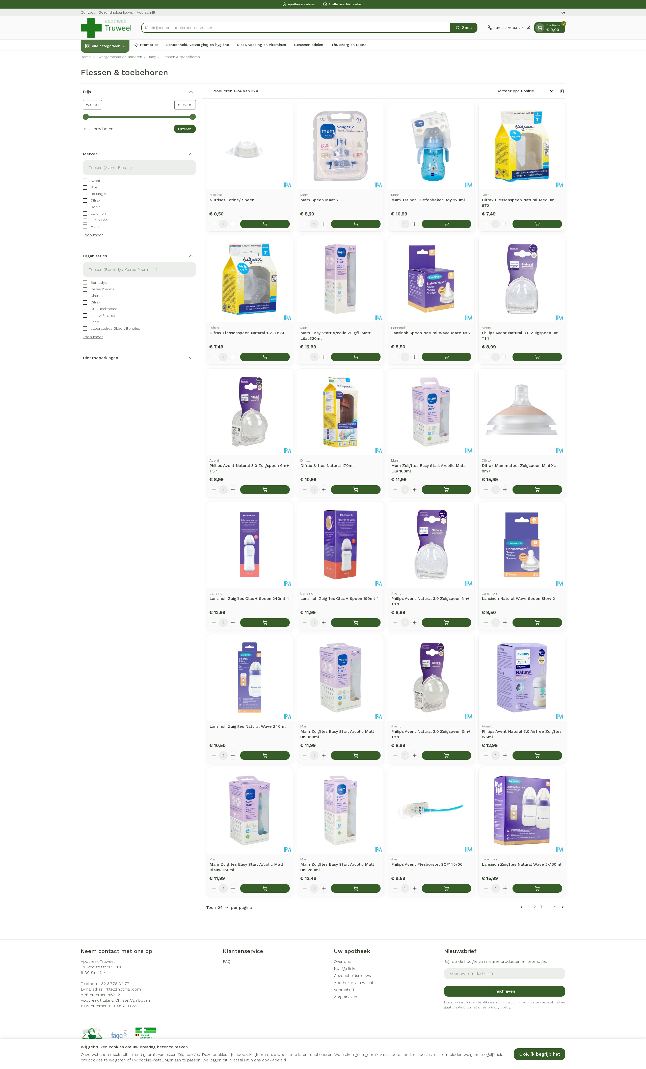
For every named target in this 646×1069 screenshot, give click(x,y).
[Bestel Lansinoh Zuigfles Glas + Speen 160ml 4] (356, 622)
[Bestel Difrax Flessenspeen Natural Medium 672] (537, 224)
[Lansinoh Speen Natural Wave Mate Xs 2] (431, 279)
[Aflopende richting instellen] (562, 91)
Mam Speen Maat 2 (319, 200)
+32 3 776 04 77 (114, 983)
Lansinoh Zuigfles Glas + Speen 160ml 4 (339, 598)
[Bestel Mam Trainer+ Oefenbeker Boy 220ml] (446, 224)
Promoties (149, 45)
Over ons (342, 961)
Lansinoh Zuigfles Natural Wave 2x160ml (521, 864)
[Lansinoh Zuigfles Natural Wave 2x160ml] (522, 810)
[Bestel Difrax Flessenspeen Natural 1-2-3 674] (265, 357)
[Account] (528, 27)
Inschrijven (504, 991)
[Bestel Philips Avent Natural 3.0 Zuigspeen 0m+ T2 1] (446, 755)
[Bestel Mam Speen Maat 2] (356, 224)
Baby (152, 57)
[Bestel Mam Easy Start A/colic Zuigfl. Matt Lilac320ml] (356, 357)
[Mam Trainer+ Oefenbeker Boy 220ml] (431, 146)
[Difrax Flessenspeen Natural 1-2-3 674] (249, 279)
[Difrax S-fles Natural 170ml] (340, 412)
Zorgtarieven (345, 996)
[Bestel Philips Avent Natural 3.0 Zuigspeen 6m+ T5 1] (265, 489)
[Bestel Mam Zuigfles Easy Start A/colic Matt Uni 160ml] (356, 755)
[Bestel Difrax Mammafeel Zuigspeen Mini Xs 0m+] (537, 489)
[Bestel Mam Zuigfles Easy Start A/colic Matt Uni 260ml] (356, 888)
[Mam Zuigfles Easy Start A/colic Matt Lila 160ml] (431, 412)
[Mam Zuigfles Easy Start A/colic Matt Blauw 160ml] (249, 810)
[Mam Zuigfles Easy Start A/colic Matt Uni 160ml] (340, 677)
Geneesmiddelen (308, 45)
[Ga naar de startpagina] (106, 27)
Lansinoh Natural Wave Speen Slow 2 (518, 598)
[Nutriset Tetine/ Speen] (249, 146)
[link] (522, 906)
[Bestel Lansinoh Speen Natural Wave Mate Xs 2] (446, 357)
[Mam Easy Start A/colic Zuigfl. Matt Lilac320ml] (340, 279)
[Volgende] (561, 906)
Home (86, 57)
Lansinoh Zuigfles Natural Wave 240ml (247, 726)
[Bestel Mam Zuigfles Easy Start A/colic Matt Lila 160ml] (446, 489)
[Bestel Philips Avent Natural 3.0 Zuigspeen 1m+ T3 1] (446, 622)
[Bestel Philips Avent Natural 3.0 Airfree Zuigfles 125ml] (537, 755)
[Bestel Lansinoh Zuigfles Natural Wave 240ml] (265, 755)
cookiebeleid (274, 1060)
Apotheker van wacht (353, 982)
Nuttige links (345, 968)
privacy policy (499, 1007)
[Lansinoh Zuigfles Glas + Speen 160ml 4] (340, 544)
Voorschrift (146, 12)
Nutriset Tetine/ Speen (231, 200)
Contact (88, 12)
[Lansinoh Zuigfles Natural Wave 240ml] (249, 677)
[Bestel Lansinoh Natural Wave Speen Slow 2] (537, 622)
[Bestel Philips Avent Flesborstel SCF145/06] (446, 888)
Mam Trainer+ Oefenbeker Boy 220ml (428, 200)
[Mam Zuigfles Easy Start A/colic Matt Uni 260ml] (340, 810)
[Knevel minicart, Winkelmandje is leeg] (539, 27)
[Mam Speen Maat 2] (340, 146)
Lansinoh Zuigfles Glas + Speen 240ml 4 (249, 598)
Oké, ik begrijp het (539, 1054)
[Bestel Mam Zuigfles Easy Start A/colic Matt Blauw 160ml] (265, 888)
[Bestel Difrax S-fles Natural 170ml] (356, 489)
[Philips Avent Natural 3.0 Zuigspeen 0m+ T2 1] (431, 677)
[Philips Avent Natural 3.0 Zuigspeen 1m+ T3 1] (431, 544)
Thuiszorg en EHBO (348, 45)
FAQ (227, 961)
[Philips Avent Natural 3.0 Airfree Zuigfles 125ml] (522, 677)
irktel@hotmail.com (123, 989)
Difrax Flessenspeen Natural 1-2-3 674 (247, 332)
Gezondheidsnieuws (116, 12)
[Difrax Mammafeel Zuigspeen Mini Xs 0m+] (522, 412)
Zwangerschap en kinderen (119, 57)
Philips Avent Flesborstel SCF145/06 (427, 864)
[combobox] (296, 28)
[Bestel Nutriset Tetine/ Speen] (265, 224)
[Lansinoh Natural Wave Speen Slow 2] (522, 544)
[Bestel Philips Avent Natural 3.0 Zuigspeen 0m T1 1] (537, 357)
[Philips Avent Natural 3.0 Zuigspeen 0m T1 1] (522, 279)
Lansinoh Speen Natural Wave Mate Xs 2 (431, 332)
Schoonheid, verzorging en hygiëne (197, 45)
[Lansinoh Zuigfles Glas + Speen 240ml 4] (249, 544)
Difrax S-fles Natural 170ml (327, 465)
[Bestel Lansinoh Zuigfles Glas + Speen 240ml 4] (265, 622)
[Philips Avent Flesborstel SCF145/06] (431, 810)
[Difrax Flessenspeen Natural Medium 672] (522, 146)
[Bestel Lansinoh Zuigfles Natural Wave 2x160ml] (537, 888)
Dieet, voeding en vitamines (261, 45)
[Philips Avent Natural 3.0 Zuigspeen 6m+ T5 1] (249, 412)
